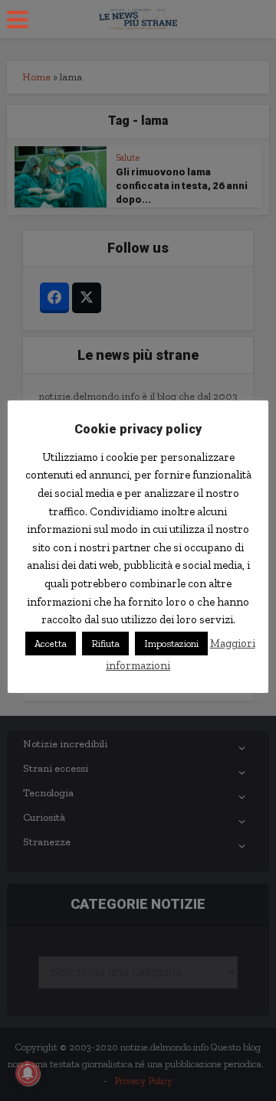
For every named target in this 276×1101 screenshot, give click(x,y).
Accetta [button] (50, 643)
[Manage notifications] (27, 1073)
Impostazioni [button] (171, 643)
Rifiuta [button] (105, 643)
